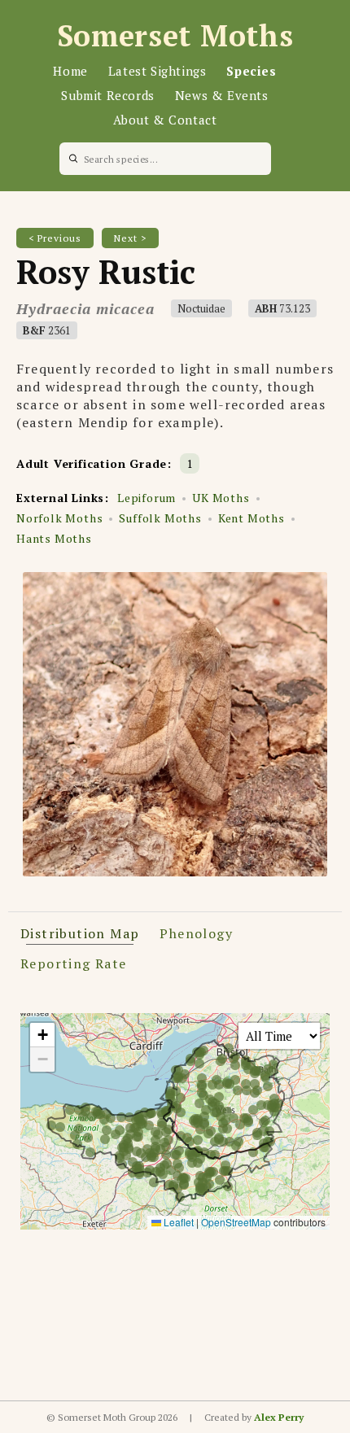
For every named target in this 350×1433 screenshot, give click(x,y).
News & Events (222, 95)
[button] (42, 1035)
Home (70, 71)
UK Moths (220, 497)
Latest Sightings (157, 71)
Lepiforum (146, 497)
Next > (130, 238)
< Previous (54, 238)
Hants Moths (54, 538)
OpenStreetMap (236, 1222)
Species (251, 71)
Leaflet (177, 1222)
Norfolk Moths (59, 518)
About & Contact (165, 119)
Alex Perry (279, 1417)
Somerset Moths (175, 35)
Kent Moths (251, 518)
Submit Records (107, 95)
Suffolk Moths (160, 518)
